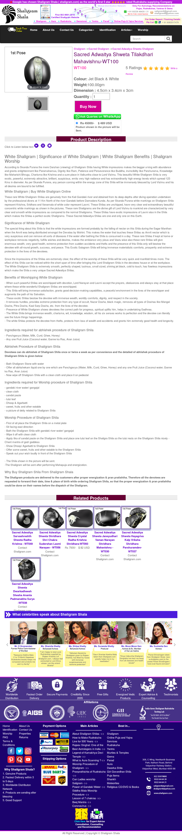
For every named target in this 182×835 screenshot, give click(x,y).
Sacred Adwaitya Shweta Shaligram (133, 49)
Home (33, 30)
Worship (143, 30)
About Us (48, 30)
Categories (85, 30)
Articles (126, 30)
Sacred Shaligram (99, 49)
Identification (108, 30)
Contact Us (67, 30)
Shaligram (79, 49)
